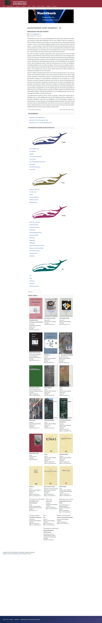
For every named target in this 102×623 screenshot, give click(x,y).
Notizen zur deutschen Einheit (36, 248)
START (4, 6)
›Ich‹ (30, 275)
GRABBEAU (48, 6)
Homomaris (32, 237)
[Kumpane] (19, 6)
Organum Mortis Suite (34, 189)
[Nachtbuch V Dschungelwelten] (44, 117)
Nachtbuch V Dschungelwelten (36, 117)
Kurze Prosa (32, 169)
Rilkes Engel (32, 243)
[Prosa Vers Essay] (13, 6)
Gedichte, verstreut (33, 199)
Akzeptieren (3, 621)
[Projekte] (25, 6)
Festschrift (31, 283)
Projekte (23, 6)
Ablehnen (10, 621)
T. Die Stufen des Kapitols (35, 156)
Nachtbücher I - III (36, 34)
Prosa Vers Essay (10, 6)
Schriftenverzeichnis (34, 286)
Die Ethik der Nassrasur (34, 167)
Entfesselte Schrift (33, 224)
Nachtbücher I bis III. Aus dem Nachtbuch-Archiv (40, 122)
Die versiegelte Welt (34, 148)
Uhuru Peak (32, 164)
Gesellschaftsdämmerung (35, 232)
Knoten (31, 194)
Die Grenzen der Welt (34, 227)
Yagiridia (31, 154)
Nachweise (32, 281)
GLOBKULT (34, 6)
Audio (30, 278)
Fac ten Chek (32, 159)
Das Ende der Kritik (33, 235)
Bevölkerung (32, 230)
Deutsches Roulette (34, 197)
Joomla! (4, 553)
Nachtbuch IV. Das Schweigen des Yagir (38, 120)
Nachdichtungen (33, 202)
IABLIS (29, 6)
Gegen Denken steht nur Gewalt (36, 245)
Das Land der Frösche (34, 250)
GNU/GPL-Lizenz (17, 553)
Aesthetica (31, 256)
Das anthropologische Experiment (37, 161)
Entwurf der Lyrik (33, 253)
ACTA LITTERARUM (41, 6)
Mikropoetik (32, 240)
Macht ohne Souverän (34, 222)
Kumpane (17, 6)
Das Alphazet (32, 151)
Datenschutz (54, 6)
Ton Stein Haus (33, 192)
